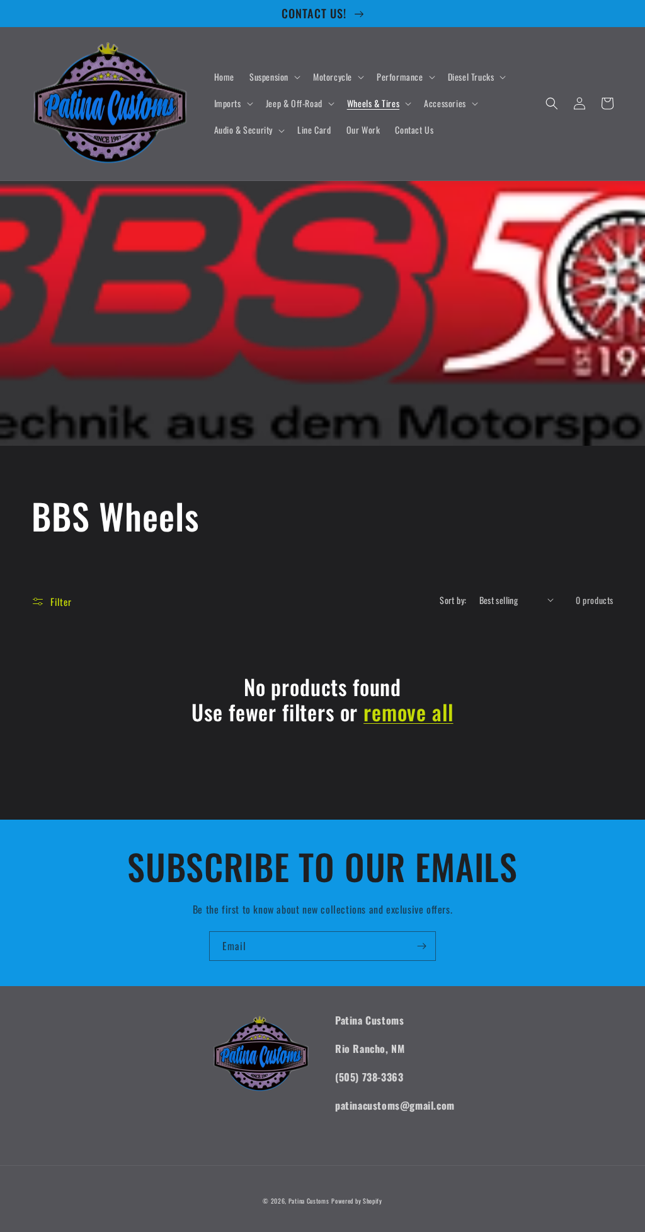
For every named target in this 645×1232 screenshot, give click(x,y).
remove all (408, 712)
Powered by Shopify (356, 1201)
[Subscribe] (421, 946)
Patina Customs (308, 1201)
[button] (273, 77)
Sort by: (453, 600)
